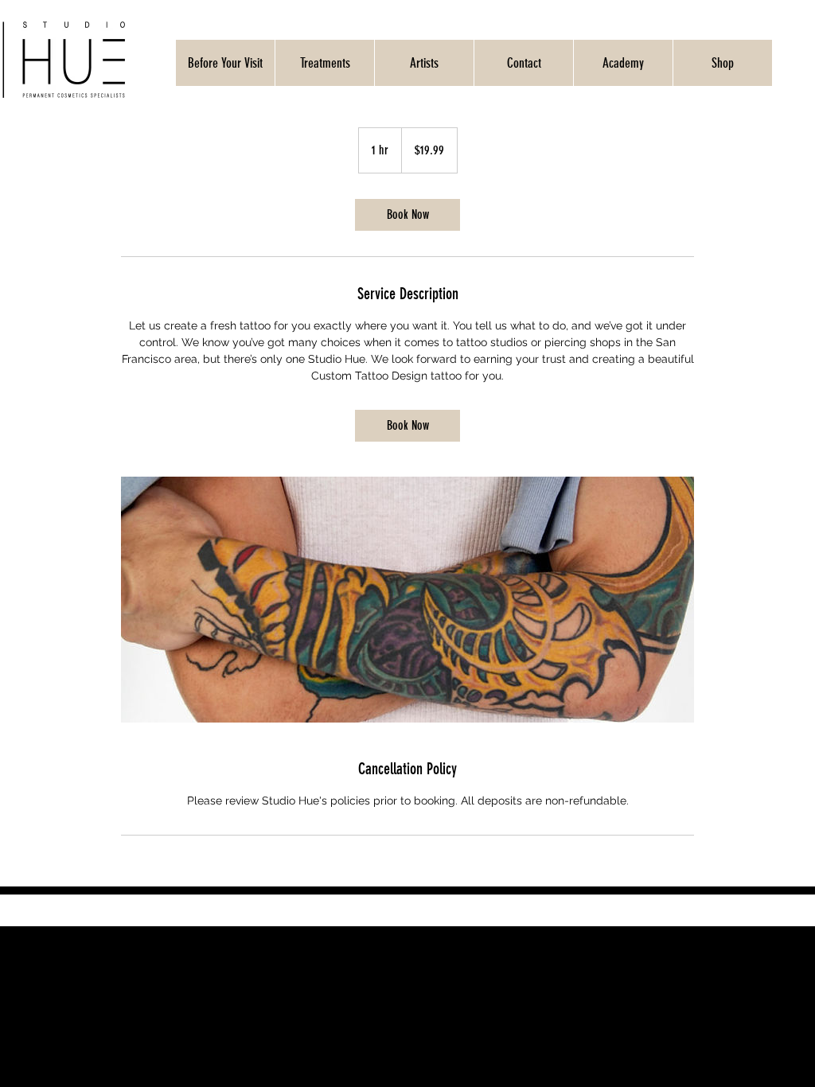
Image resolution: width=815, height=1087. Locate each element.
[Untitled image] (407, 600)
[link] (407, 215)
